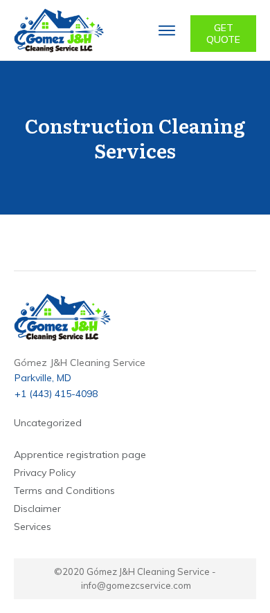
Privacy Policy (44, 472)
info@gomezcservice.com (136, 585)
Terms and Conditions (64, 490)
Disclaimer (37, 508)
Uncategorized (48, 423)
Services (32, 526)
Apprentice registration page (80, 454)
